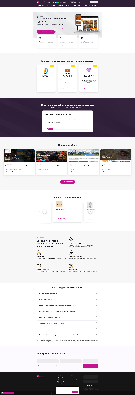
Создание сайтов (40, 5)
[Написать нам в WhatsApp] (58, 2)
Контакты (94, 5)
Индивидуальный (74, 119)
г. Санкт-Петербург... (74, 2)
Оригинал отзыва (64, 218)
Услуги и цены (60, 5)
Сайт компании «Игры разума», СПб (48, 166)
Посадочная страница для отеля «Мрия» (17, 166)
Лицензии (96, 393)
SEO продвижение (51, 5)
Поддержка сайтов (77, 5)
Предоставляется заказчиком (53, 122)
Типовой (49, 119)
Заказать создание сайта (8, 392)
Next (90, 212)
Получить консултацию (46, 88)
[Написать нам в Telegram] (57, 2)
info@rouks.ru (63, 2)
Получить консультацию (46, 31)
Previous (45, 212)
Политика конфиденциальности (79, 393)
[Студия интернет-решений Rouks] (41, 376)
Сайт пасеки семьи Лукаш (110, 166)
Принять (74, 392)
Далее (49, 128)
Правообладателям (89, 393)
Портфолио (68, 5)
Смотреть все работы (67, 181)
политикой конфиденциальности (68, 365)
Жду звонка (90, 366)
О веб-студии (87, 5)
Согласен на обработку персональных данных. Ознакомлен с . (56, 365)
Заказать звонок (90, 385)
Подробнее (46, 83)
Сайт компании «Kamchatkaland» (79, 166)
